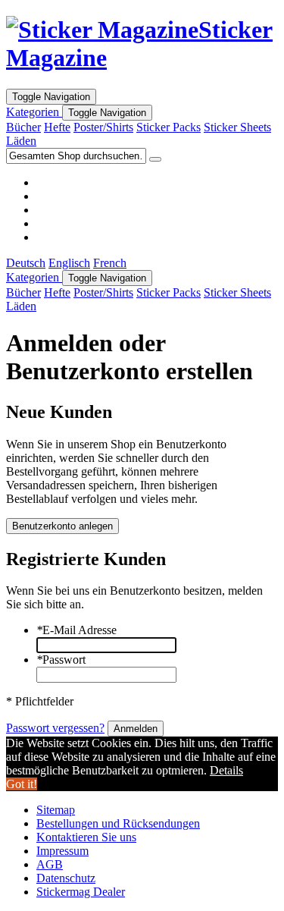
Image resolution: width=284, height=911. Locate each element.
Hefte (57, 127)
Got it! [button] (21, 783)
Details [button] (226, 770)
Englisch (69, 262)
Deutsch (25, 262)
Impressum (62, 850)
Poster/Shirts (103, 127)
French (109, 262)
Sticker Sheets (237, 127)
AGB (49, 864)
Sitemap (55, 809)
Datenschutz (65, 878)
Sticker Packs (168, 127)
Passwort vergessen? (55, 727)
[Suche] (155, 159)
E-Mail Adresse (76, 630)
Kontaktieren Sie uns (86, 837)
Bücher (23, 127)
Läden (21, 140)
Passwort (61, 659)
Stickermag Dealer (80, 891)
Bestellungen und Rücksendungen (118, 823)
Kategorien (34, 111)
